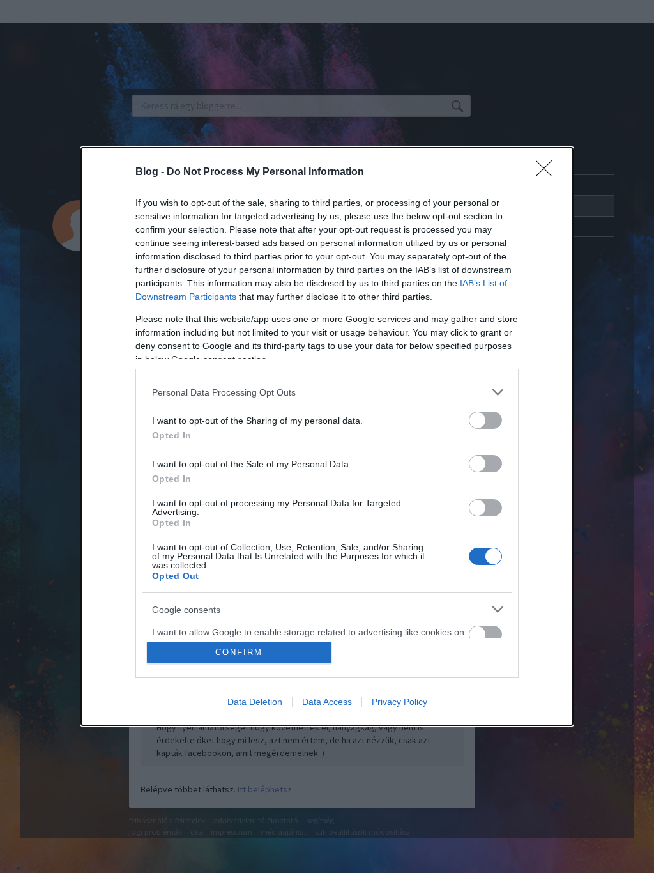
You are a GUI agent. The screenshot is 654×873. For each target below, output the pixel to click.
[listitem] (327, 392)
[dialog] (327, 436)
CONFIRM (238, 652)
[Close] (548, 172)
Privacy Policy (399, 702)
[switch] (485, 420)
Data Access (327, 702)
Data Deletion (254, 702)
